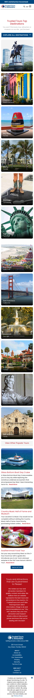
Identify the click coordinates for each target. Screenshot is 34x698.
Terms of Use (17, 664)
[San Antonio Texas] (17, 423)
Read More (13, 484)
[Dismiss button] (32, 678)
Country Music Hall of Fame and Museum (16, 512)
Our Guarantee (17, 657)
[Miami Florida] (17, 156)
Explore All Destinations (15, 35)
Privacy (17, 660)
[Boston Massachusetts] (17, 55)
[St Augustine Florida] (17, 356)
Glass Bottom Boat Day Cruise (15, 472)
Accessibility (17, 655)
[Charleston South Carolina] (17, 89)
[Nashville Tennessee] (17, 189)
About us (17, 653)
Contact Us (17, 673)
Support (17, 670)
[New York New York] (17, 222)
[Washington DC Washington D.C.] (17, 389)
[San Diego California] (17, 256)
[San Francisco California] (17, 289)
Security (17, 662)
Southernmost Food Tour (13, 550)
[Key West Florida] (17, 122)
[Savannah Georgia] (17, 323)
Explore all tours (17, 567)
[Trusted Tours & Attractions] (8, 6)
